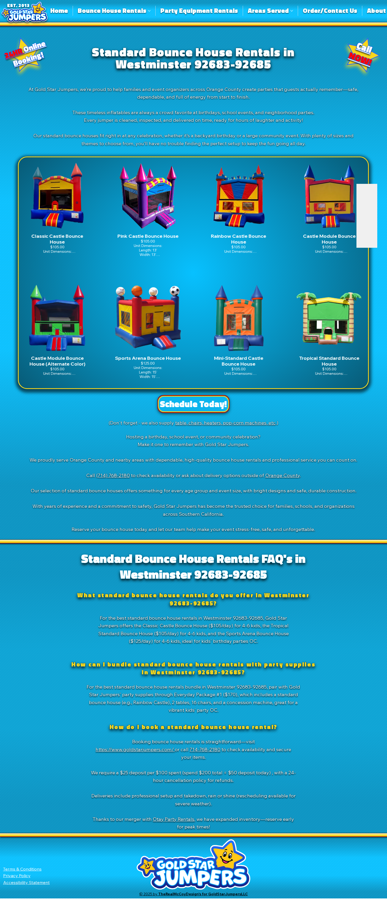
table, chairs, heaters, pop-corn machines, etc (225, 422)
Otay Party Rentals (173, 819)
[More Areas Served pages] (291, 10)
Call (360, 53)
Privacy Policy (17, 875)
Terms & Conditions (22, 869)
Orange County (282, 475)
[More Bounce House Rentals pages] (149, 10)
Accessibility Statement (26, 882)
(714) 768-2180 (113, 475)
